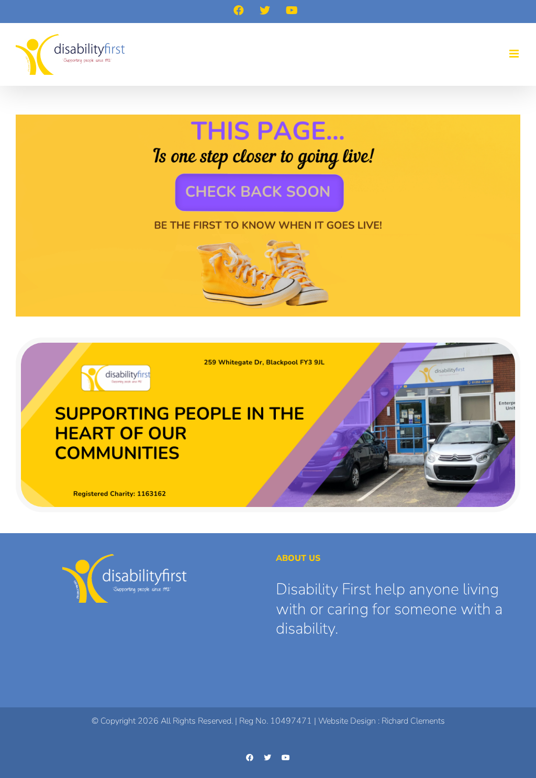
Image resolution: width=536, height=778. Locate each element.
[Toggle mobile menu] (514, 53)
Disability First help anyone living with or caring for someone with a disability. (389, 609)
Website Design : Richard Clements (381, 721)
